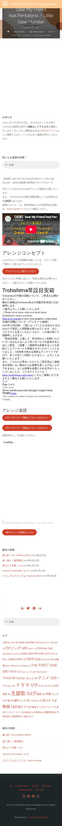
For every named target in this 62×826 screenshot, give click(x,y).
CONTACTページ (48, 130)
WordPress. (42, 817)
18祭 (6, 642)
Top (10, 785)
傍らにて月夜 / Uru (12, 565)
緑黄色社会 (51, 712)
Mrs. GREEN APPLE (14, 659)
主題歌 (24, 693)
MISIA (53, 654)
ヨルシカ (44, 685)
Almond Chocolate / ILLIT (15, 570)
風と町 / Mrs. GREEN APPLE (16, 555)
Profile (35, 785)
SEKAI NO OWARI (22, 666)
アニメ (47, 678)
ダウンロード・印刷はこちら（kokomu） (27, 417)
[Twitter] (28, 608)
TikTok (15, 671)
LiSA (17, 654)
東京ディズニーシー (44, 707)
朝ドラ (24, 706)
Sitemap (46, 785)
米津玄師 (38, 712)
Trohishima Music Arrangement (32, 4)
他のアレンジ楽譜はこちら (19, 532)
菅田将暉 (7, 716)
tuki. (25, 672)
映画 (9, 706)
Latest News (22, 785)
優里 (41, 694)
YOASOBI (11, 678)
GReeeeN (8, 654)
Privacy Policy (25, 789)
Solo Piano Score (36, 32)
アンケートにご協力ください (21, 271)
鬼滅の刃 (28, 716)
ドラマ (27, 684)
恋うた (49, 700)
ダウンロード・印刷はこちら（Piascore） (27, 427)
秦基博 (29, 712)
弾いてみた (34, 700)
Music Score (19, 32)
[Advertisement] (31, 71)
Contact (40, 789)
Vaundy (41, 672)
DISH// (32, 648)
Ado (14, 642)
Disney (45, 648)
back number (29, 642)
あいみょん (29, 678)
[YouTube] (22, 608)
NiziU (45, 659)
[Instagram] (34, 608)
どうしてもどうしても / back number (21, 575)
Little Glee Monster (13, 522)
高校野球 (18, 716)
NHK (33, 659)
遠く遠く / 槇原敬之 (12, 560)
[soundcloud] (39, 608)
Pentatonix (29, 522)
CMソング (16, 648)
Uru (32, 672)
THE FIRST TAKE (44, 522)
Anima (30, 817)
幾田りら (20, 700)
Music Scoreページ (16, 209)
